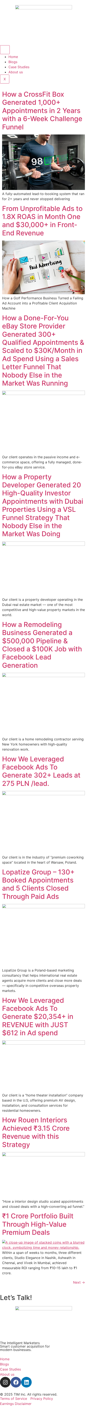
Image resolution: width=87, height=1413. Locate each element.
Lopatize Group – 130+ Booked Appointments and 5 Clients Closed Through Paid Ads (38, 884)
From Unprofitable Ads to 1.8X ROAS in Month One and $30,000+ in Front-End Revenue (42, 220)
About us (15, 72)
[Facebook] (16, 1382)
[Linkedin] (26, 1382)
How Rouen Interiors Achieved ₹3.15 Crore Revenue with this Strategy (36, 1132)
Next (79, 1282)
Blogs (12, 62)
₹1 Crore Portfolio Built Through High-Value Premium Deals (37, 1224)
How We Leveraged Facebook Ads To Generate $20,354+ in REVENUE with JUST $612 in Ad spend (37, 1016)
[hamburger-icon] (5, 49)
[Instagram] (5, 1382)
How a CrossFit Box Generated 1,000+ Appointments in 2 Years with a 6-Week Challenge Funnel (42, 110)
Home (13, 57)
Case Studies (18, 67)
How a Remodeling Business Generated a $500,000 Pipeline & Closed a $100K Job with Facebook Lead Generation (42, 644)
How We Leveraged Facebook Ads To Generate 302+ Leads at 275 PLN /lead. (41, 771)
